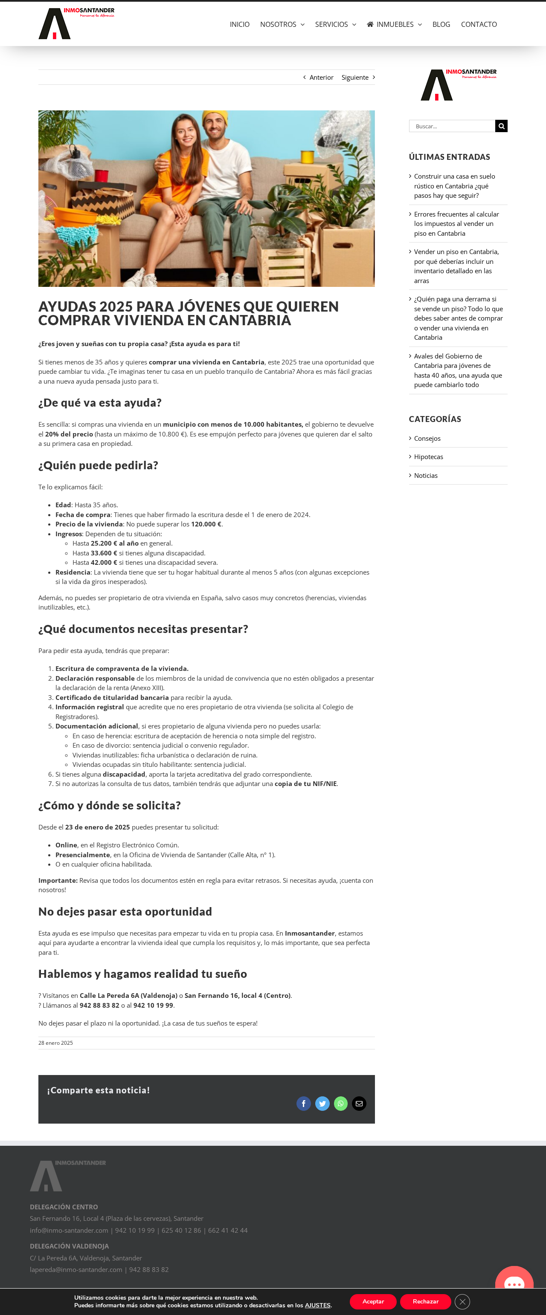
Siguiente (355, 77)
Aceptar (373, 1302)
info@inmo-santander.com (69, 1230)
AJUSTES (318, 1305)
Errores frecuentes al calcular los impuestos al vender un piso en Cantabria (456, 223)
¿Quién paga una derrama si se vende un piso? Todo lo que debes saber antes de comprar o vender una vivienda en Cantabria (458, 318)
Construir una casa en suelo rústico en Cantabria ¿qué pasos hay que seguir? (454, 185)
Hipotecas (428, 456)
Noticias (426, 475)
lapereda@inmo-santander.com (76, 1269)
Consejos (427, 438)
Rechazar (426, 1302)
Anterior (322, 77)
